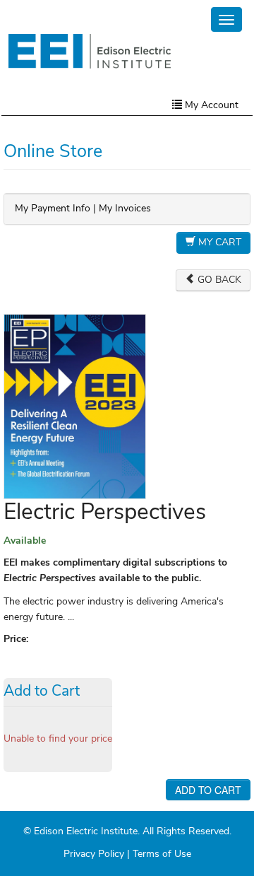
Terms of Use (162, 854)
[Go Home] (89, 51)
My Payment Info (52, 209)
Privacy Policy (94, 854)
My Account (210, 105)
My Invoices (125, 209)
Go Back (218, 280)
